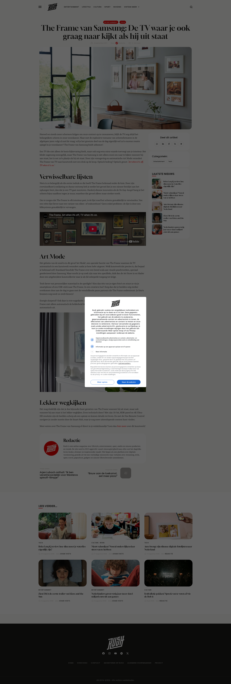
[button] (115, 351)
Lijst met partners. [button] (124, 363)
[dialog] (115, 342)
